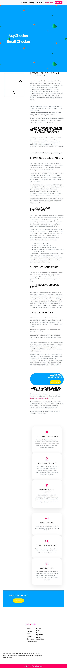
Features (24, 2)
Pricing (31, 2)
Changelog (28, 639)
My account (49, 2)
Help (38, 2)
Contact (28, 636)
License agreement (38, 633)
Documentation (28, 641)
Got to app (58, 2)
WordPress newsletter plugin (39, 398)
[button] (20, 81)
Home (28, 628)
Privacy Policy (38, 629)
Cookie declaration (38, 638)
